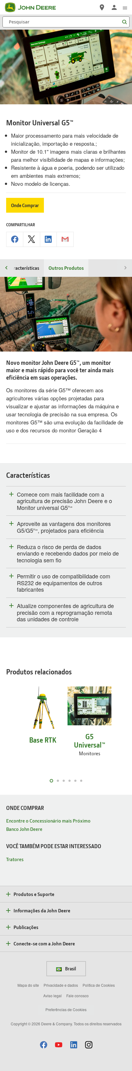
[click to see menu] (125, 7)
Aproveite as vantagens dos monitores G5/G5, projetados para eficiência (64, 527)
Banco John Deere (24, 829)
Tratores (15, 859)
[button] (43, 1045)
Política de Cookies (99, 985)
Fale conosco (77, 995)
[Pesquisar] (124, 22)
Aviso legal (52, 995)
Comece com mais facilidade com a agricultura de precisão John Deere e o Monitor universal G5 (64, 501)
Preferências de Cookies (66, 1009)
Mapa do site (28, 985)
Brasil (70, 968)
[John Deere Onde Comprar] (102, 7)
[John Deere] (34, 7)
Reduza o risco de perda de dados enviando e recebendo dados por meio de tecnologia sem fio (68, 554)
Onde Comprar (25, 205)
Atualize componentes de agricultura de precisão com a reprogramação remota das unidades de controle (65, 612)
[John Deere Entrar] (114, 7)
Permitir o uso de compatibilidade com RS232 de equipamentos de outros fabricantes (63, 583)
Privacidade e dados (61, 985)
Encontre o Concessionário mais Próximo (48, 820)
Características (23, 268)
